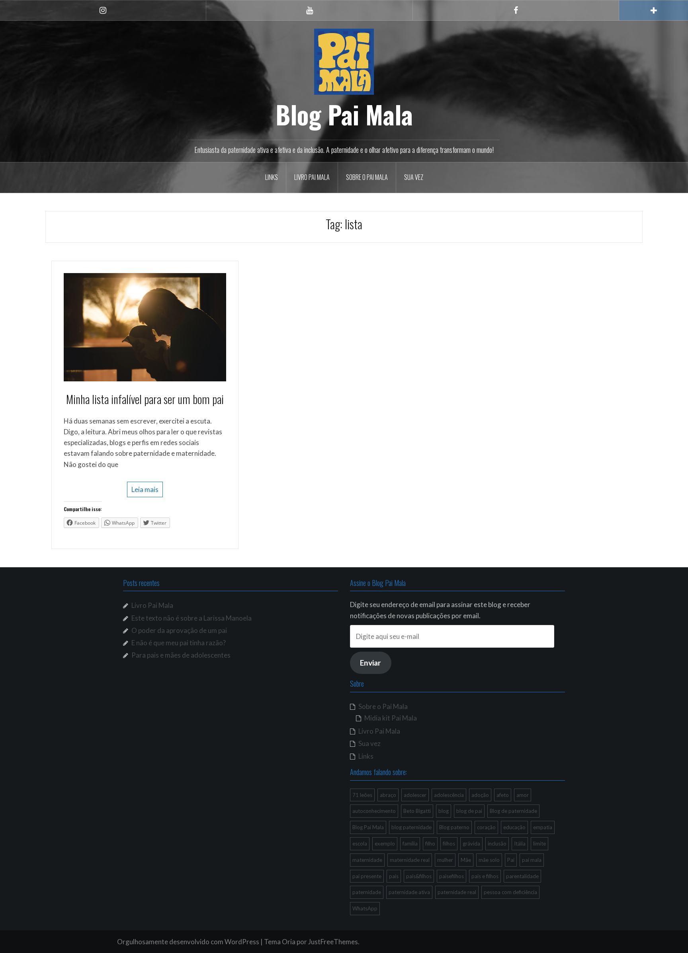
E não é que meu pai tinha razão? (178, 643)
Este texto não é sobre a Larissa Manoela (191, 618)
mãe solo (489, 860)
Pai (510, 860)
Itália (520, 843)
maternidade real (410, 860)
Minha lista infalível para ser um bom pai (145, 399)
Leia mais (144, 489)
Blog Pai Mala (344, 114)
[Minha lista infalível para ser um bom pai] (145, 326)
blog (443, 811)
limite (539, 843)
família (410, 843)
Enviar (370, 662)
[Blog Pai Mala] (344, 61)
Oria (288, 941)
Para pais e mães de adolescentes (181, 655)
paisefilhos (451, 876)
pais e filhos (484, 876)
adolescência (449, 795)
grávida (471, 843)
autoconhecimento (374, 811)
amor (522, 795)
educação (514, 827)
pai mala (531, 860)
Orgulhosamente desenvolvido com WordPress (188, 941)
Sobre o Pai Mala (367, 177)
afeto (502, 795)
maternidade (367, 860)
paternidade (366, 892)
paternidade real (457, 892)
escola (359, 843)
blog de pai (469, 811)
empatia (542, 827)
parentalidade (522, 876)
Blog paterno (454, 827)
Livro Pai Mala (312, 177)
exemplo (385, 843)
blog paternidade (411, 827)
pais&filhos (419, 876)
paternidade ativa (409, 892)
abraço (388, 795)
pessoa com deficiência (510, 892)
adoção (480, 795)
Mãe (466, 860)
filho (430, 843)
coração (486, 827)
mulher (445, 860)
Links (271, 177)
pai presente (366, 876)
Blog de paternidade (513, 811)
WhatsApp (364, 908)
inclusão (497, 843)
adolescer (415, 795)
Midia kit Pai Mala (390, 718)
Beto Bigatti (417, 811)
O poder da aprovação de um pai (179, 630)
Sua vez (413, 177)
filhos (449, 843)
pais (394, 876)
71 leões (362, 795)
